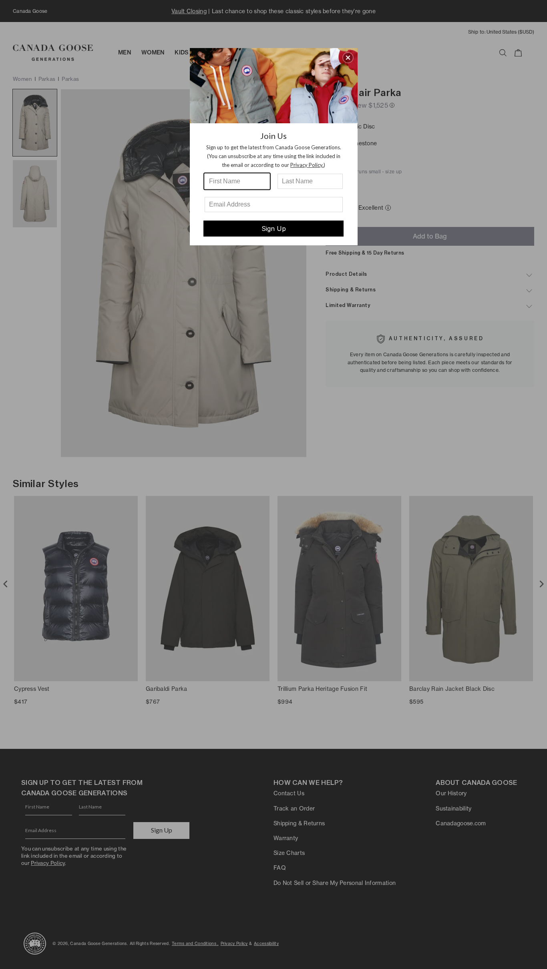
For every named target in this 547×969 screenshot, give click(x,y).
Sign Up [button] (273, 229)
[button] (348, 57)
